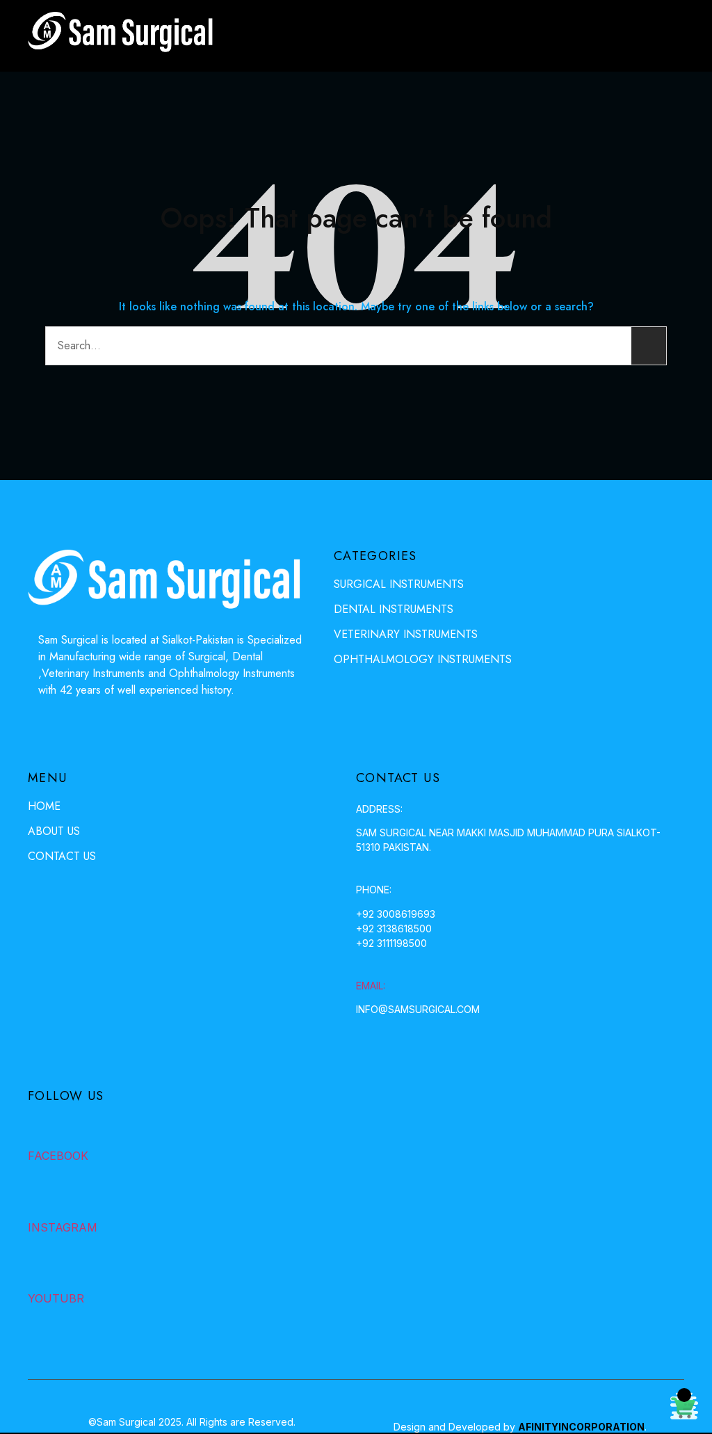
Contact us (62, 856)
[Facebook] (39, 1128)
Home (44, 806)
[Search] (648, 346)
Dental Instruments (393, 609)
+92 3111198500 (391, 943)
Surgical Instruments (399, 584)
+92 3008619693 (395, 914)
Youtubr (56, 1298)
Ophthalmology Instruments (423, 659)
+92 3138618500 (394, 928)
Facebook (58, 1156)
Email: (370, 985)
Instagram (62, 1227)
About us (54, 831)
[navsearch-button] (627, 36)
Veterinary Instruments (406, 634)
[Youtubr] (39, 1270)
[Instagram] (39, 1199)
